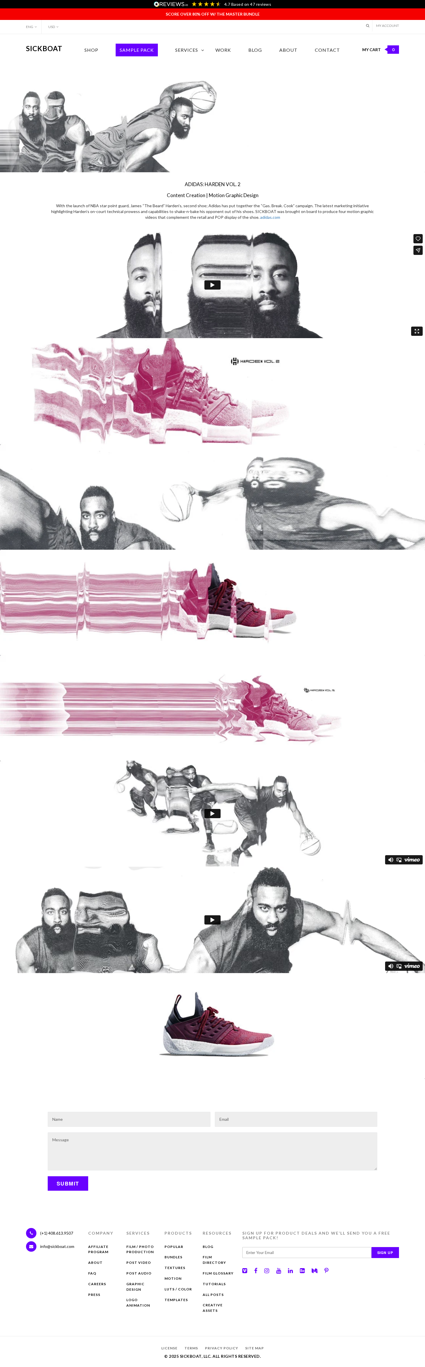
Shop (91, 50)
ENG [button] (29, 27)
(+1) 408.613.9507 (56, 1233)
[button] (367, 25)
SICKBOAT (44, 48)
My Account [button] (387, 25)
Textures (175, 1268)
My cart (378, 49)
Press (94, 1294)
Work (223, 50)
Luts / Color (178, 1289)
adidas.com (270, 217)
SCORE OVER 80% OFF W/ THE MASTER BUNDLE (213, 14)
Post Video (138, 1262)
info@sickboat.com (57, 1246)
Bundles (173, 1257)
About (288, 50)
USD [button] (51, 27)
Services (186, 50)
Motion (173, 1278)
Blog (255, 50)
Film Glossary (218, 1273)
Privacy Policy (221, 1348)
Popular (174, 1246)
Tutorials (214, 1284)
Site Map (254, 1348)
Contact (327, 50)
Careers (97, 1284)
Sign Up (385, 1252)
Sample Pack (137, 50)
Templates (176, 1300)
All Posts (213, 1294)
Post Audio (138, 1273)
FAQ (92, 1273)
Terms (191, 1348)
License (169, 1348)
